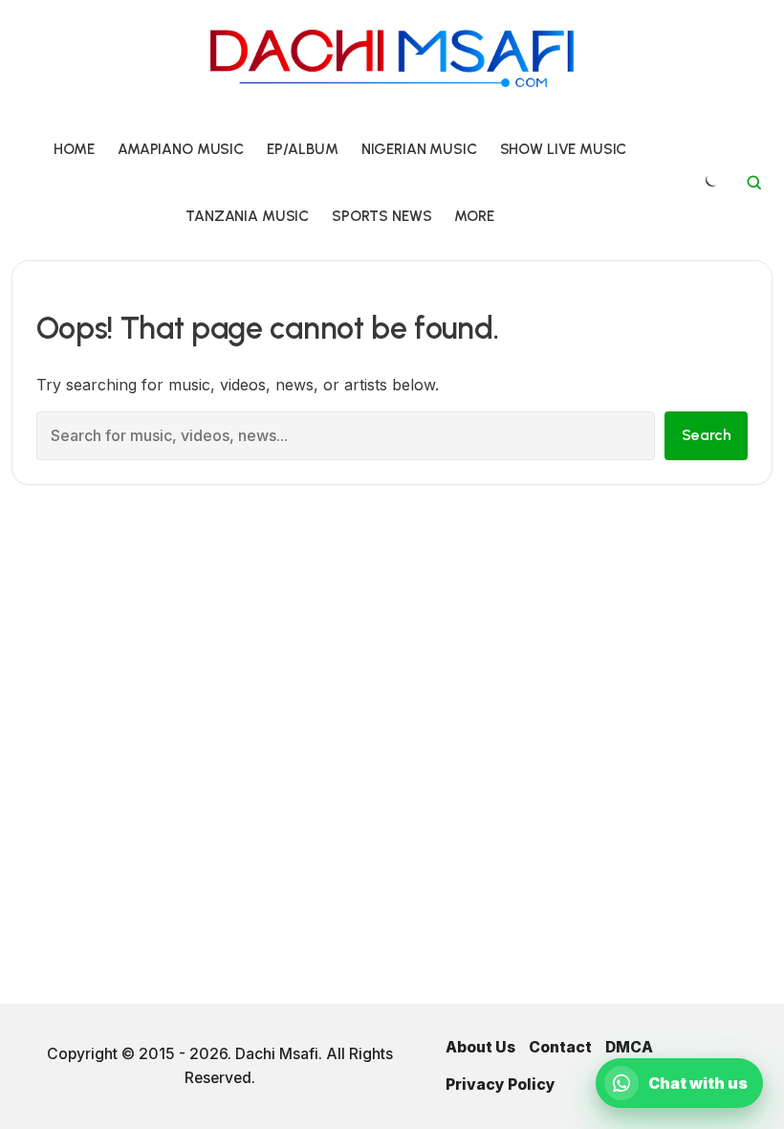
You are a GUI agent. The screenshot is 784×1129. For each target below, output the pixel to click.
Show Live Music (563, 149)
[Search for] (754, 183)
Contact (560, 1047)
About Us (480, 1047)
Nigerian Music (419, 149)
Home (74, 149)
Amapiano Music (181, 149)
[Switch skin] (709, 183)
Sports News (381, 216)
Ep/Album (302, 149)
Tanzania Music (247, 216)
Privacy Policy (500, 1084)
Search (706, 435)
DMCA (629, 1047)
